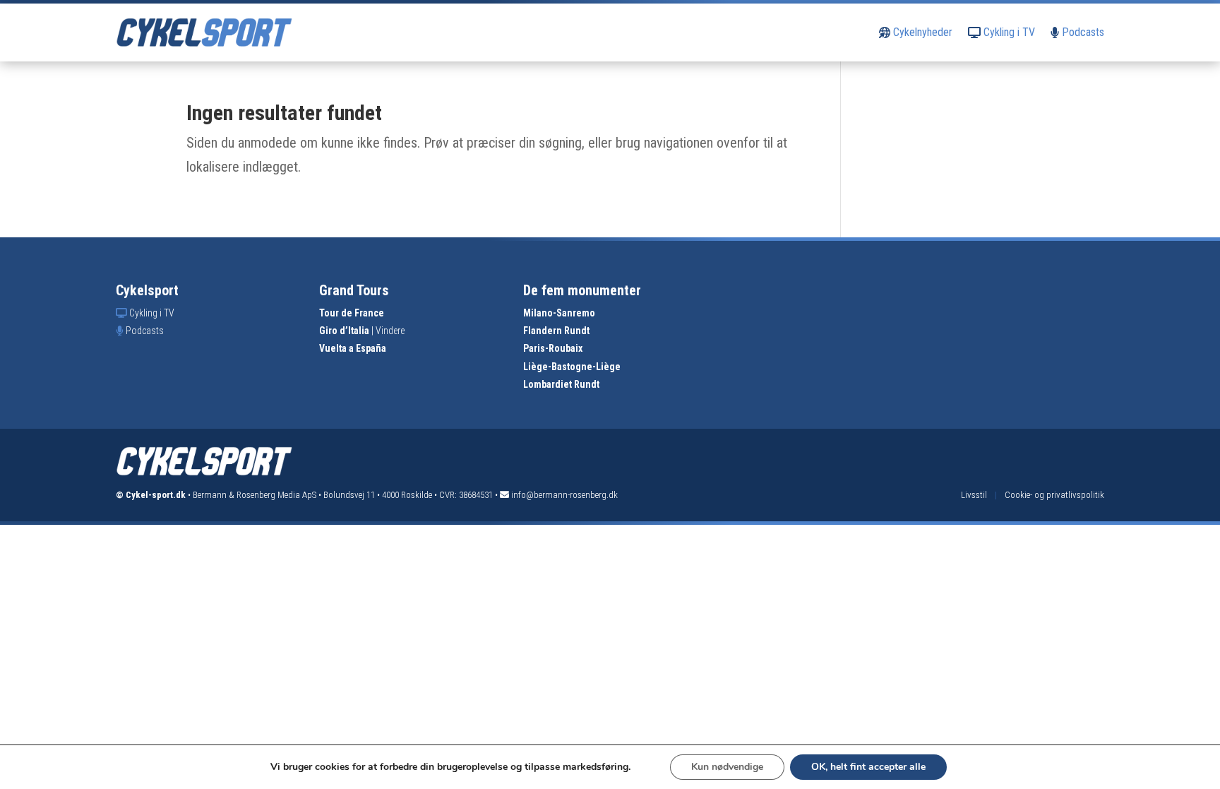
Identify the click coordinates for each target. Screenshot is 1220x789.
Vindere (390, 330)
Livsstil (974, 495)
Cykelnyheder (921, 32)
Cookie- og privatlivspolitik (1054, 495)
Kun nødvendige (727, 766)
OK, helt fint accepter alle (868, 766)
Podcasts (1081, 32)
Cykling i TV (1008, 32)
